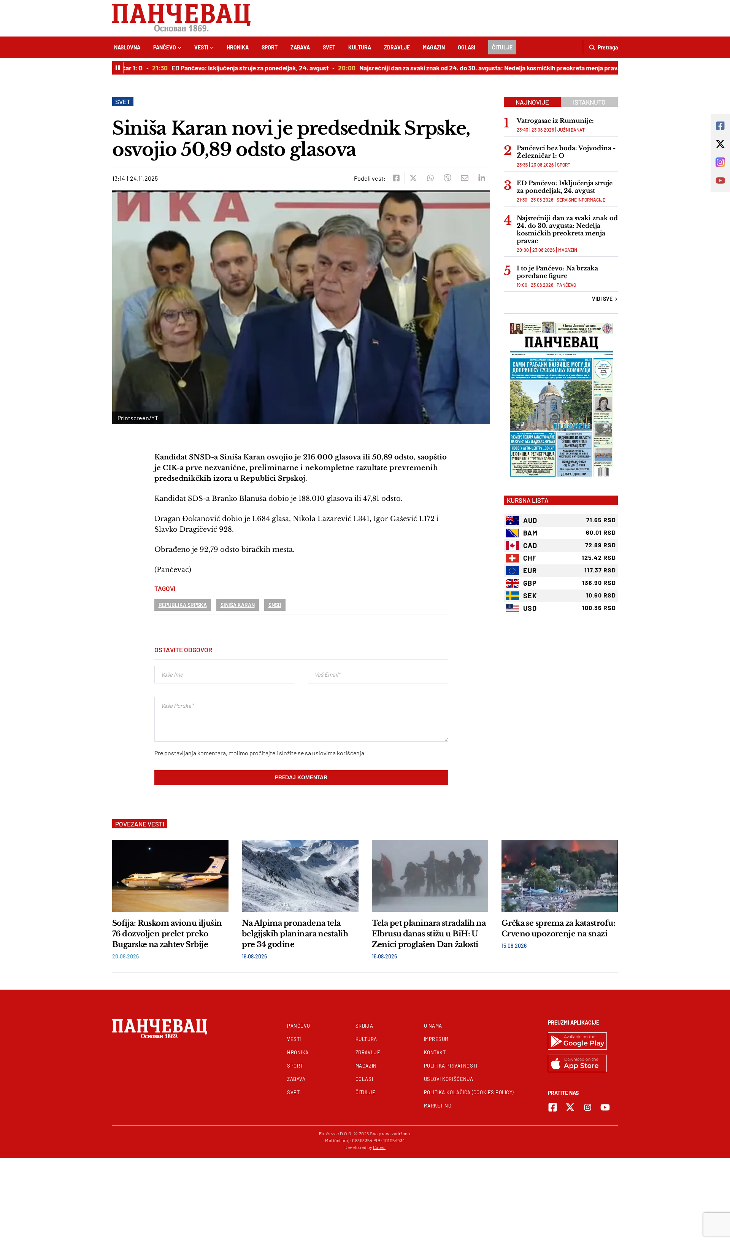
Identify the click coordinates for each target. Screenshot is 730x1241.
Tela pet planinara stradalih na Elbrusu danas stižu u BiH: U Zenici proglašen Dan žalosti (429, 933)
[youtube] (605, 1107)
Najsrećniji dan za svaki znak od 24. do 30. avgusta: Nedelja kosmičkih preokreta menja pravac (476, 68)
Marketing (438, 1106)
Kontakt (435, 1052)
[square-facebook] (552, 1107)
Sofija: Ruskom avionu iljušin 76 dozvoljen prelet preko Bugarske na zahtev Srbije (167, 933)
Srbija (364, 1026)
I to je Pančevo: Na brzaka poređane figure (557, 272)
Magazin (434, 47)
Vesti (201, 47)
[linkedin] (481, 178)
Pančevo (164, 47)
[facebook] (396, 178)
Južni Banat (571, 129)
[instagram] (587, 1107)
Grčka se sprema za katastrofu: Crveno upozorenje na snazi (558, 928)
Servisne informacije (581, 199)
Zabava (300, 47)
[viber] (447, 178)
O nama (433, 1026)
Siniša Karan (238, 605)
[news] (170, 876)
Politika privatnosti (451, 1066)
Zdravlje (397, 47)
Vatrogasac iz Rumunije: (555, 120)
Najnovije (532, 102)
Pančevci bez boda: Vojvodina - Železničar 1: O (566, 151)
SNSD (274, 605)
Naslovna (127, 47)
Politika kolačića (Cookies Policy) (469, 1092)
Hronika (238, 47)
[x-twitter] (570, 1107)
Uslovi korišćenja (448, 1079)
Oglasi (466, 47)
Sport (270, 47)
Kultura (359, 47)
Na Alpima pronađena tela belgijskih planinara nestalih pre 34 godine (295, 933)
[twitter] (413, 178)
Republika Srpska (183, 605)
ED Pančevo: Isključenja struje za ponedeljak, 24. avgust (234, 68)
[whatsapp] (430, 178)
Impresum (436, 1039)
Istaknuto (589, 102)
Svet (329, 47)
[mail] (464, 178)
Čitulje (502, 47)
